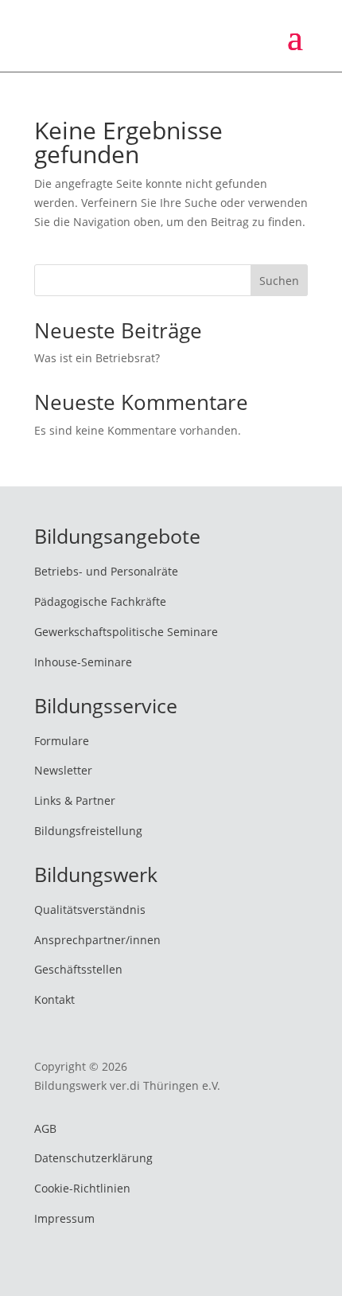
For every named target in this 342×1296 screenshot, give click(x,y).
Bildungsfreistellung (88, 830)
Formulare (61, 740)
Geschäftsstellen (78, 969)
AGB (45, 1128)
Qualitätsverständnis (90, 909)
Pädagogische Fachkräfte (100, 601)
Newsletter (63, 770)
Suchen (279, 280)
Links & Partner (74, 800)
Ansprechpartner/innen (97, 939)
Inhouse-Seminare (83, 661)
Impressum (64, 1218)
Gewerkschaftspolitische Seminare (126, 631)
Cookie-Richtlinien (82, 1188)
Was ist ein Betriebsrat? (97, 357)
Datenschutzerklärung (93, 1157)
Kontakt (54, 999)
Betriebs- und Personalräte (106, 571)
